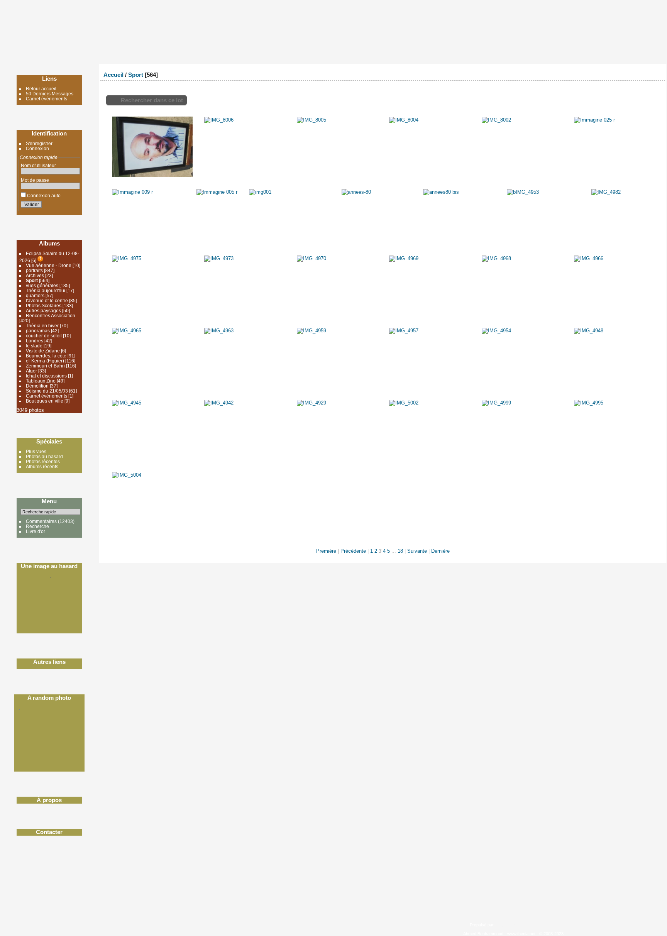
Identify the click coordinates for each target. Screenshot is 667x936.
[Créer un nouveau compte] (63, 205)
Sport (32, 280)
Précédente (353, 551)
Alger (31, 370)
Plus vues (36, 451)
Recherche (37, 526)
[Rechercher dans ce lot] (627, 72)
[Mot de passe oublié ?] (72, 205)
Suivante (417, 551)
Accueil (113, 74)
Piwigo (501, 924)
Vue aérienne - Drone (48, 265)
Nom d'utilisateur (38, 165)
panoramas (38, 330)
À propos (49, 800)
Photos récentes (43, 461)
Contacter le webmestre (533, 924)
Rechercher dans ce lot (152, 100)
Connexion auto (43, 195)
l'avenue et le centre (47, 300)
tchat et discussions (46, 375)
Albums (49, 243)
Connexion (37, 148)
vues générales (42, 285)
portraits (34, 270)
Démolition (37, 385)
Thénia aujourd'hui (45, 290)
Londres (34, 340)
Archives (35, 275)
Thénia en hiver (42, 325)
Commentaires (41, 521)
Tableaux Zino (41, 380)
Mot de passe (35, 180)
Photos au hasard (44, 456)
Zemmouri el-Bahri (45, 365)
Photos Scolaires (43, 305)
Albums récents (42, 466)
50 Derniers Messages (49, 93)
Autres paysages (43, 310)
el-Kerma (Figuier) (45, 360)
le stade (34, 345)
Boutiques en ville (44, 400)
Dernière (440, 551)
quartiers (35, 295)
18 (400, 551)
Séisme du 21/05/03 (47, 390)
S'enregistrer (39, 143)
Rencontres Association (50, 315)
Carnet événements (46, 98)
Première (326, 551)
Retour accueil (41, 88)
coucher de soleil (44, 335)
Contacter (49, 832)
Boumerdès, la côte (46, 355)
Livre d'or (35, 531)
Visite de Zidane (43, 350)
